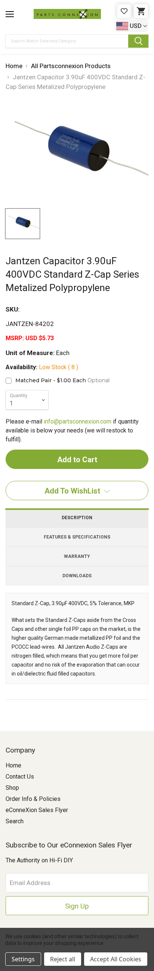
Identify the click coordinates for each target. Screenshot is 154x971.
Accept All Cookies (115, 959)
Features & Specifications (77, 537)
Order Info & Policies (33, 798)
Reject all (62, 959)
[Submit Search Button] (138, 41)
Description (77, 517)
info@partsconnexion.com (77, 421)
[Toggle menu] (10, 14)
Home (13, 765)
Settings (23, 959)
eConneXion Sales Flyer (37, 810)
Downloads (77, 575)
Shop (12, 787)
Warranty (77, 556)
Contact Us (20, 776)
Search (15, 821)
